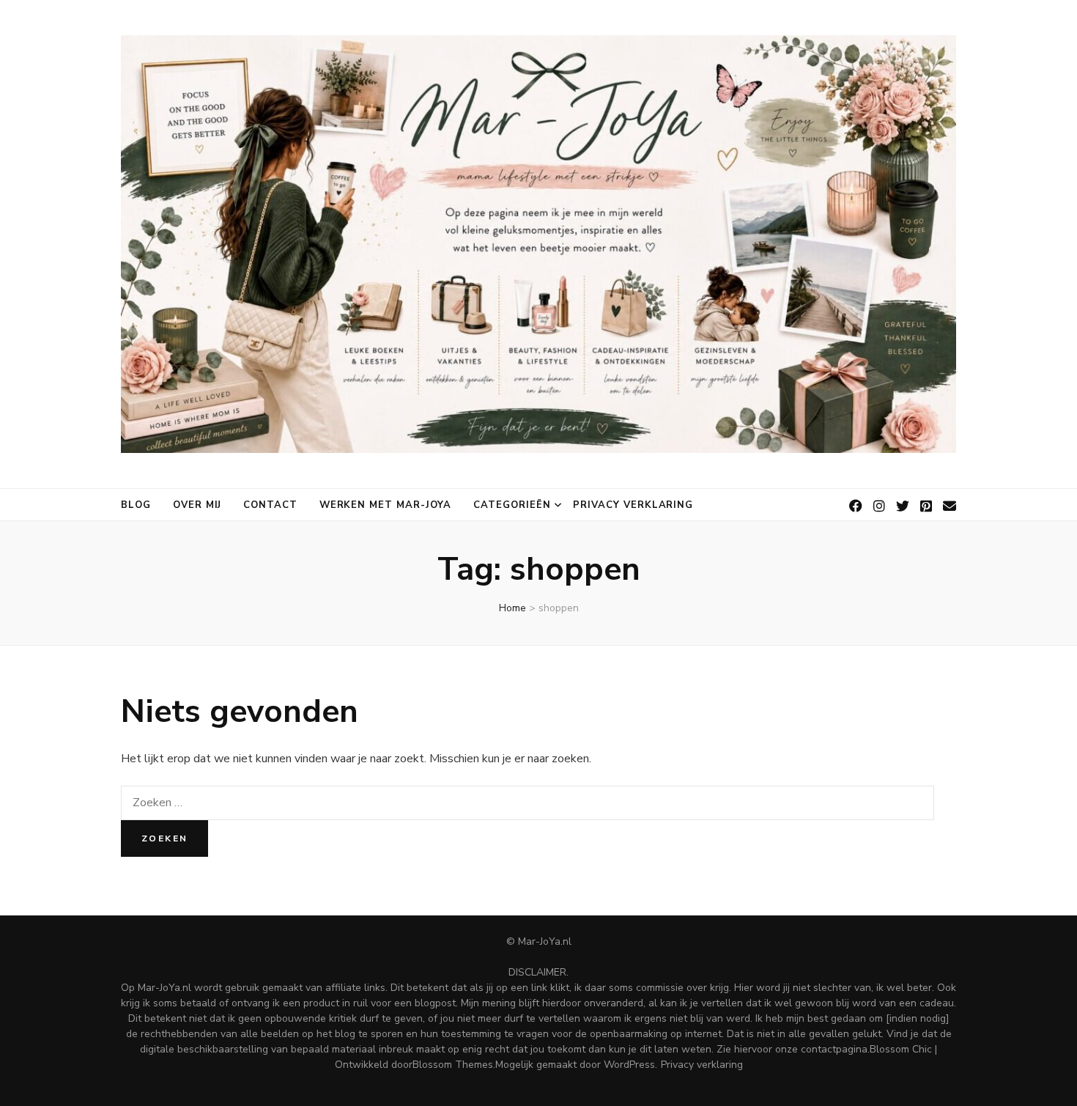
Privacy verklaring (633, 505)
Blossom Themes (452, 1065)
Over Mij (197, 505)
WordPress (629, 1065)
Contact (270, 505)
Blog (136, 505)
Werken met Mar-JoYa (385, 505)
